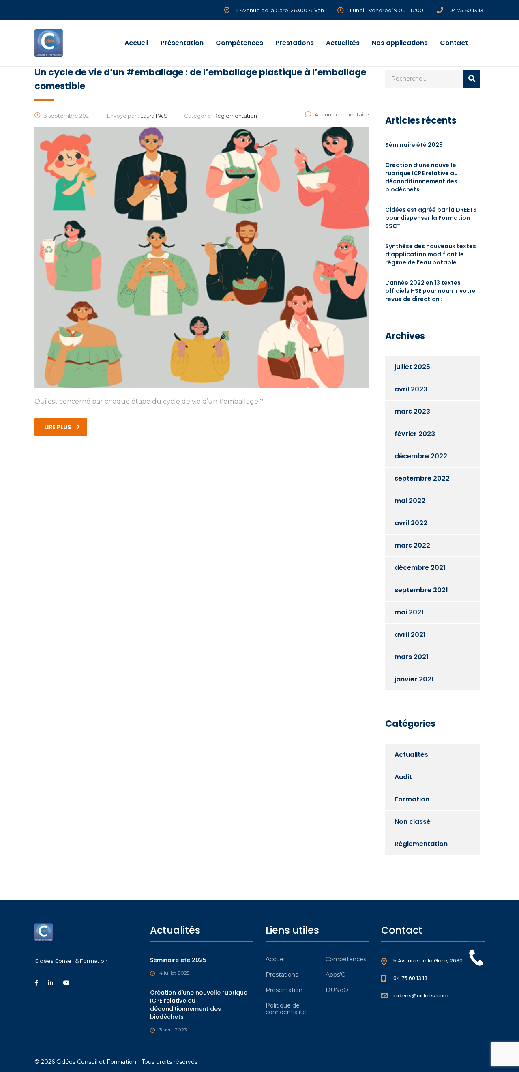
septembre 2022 (422, 478)
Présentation (182, 42)
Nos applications (400, 42)
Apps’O (336, 974)
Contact (454, 42)
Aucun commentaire (342, 114)
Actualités (343, 42)
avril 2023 (411, 389)
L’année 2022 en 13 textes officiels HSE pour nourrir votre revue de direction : (430, 291)
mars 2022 (412, 545)
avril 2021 (410, 634)
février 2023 (415, 433)
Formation (412, 799)
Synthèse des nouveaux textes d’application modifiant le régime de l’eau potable (430, 254)
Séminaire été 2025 (414, 145)
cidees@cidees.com (420, 995)
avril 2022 (411, 523)
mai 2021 (409, 612)
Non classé (413, 821)
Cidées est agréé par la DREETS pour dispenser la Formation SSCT (431, 218)
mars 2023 (412, 411)
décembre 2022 (421, 456)
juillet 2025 (412, 367)
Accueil (136, 42)
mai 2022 (410, 500)
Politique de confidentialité (286, 1008)
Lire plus (57, 427)
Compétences (239, 42)
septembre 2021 (421, 590)
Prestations (294, 42)
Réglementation (421, 844)
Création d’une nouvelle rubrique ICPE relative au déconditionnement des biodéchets (421, 177)
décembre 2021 (420, 567)
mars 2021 (412, 657)
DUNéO (337, 990)
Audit (403, 777)
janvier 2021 (414, 679)
